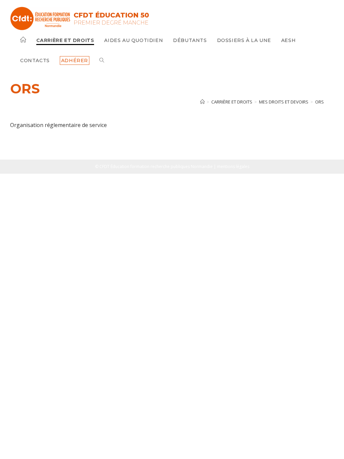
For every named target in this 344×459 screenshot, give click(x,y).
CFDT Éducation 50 (111, 15)
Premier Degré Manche (111, 22)
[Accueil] (202, 102)
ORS (319, 102)
